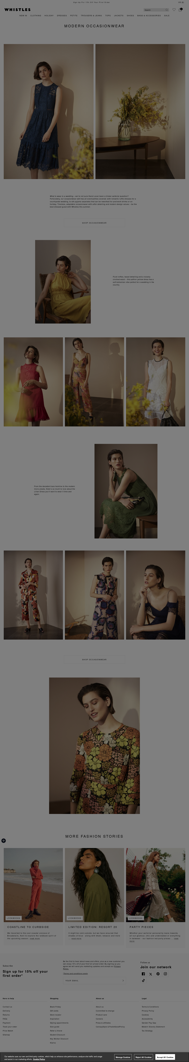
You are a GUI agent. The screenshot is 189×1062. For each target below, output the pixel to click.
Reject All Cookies (144, 1057)
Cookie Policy (39, 1059)
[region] (94, 1057)
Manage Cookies (123, 1057)
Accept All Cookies (165, 1057)
